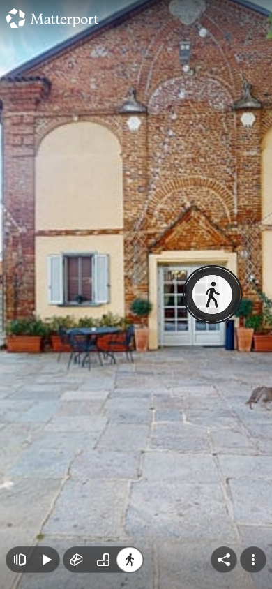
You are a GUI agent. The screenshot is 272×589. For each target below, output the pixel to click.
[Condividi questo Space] (224, 559)
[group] (103, 559)
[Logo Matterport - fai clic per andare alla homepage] (52, 18)
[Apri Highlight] (19, 559)
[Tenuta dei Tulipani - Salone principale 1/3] (136, 294)
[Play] (46, 559)
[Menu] (253, 559)
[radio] (76, 559)
